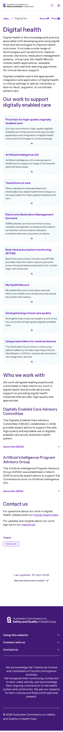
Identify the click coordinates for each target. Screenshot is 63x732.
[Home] (31, 620)
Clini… (6, 18)
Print (54, 18)
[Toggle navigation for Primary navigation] (58, 5)
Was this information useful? (29, 580)
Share (43, 18)
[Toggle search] (52, 5)
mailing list (28, 524)
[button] (31, 447)
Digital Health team (46, 515)
